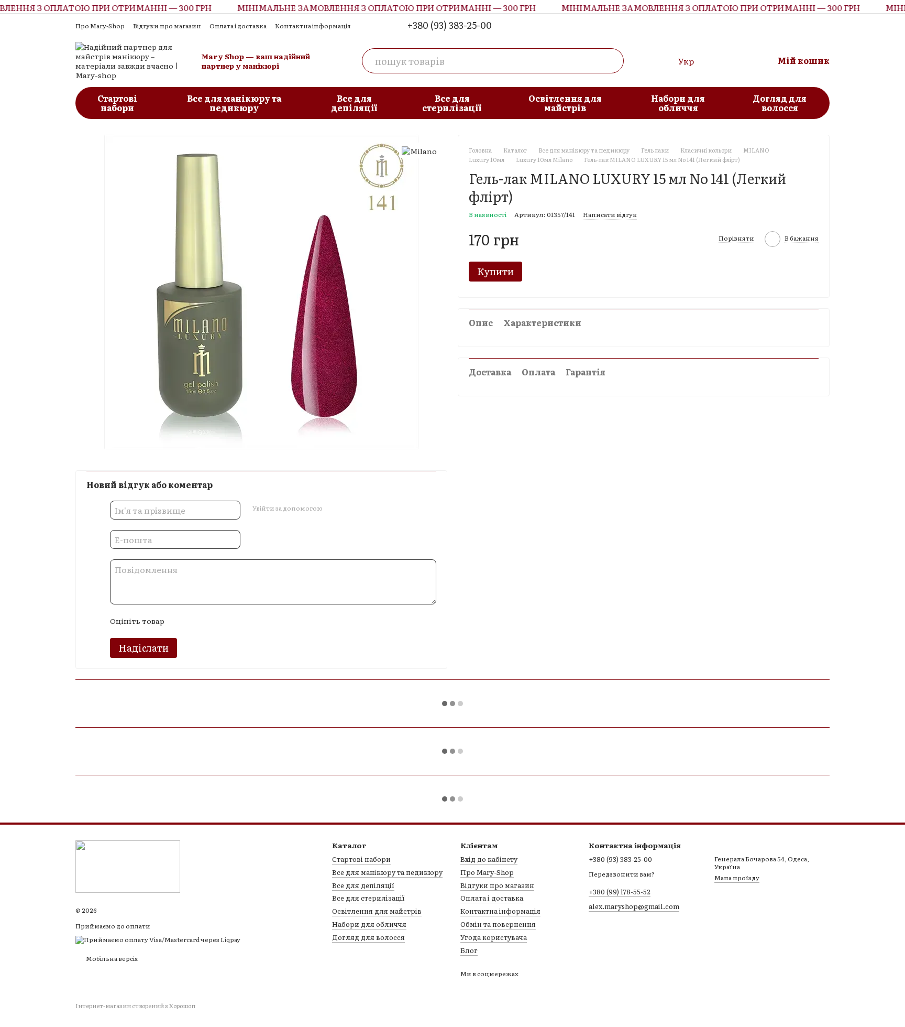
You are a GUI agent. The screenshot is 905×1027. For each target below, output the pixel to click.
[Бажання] (721, 61)
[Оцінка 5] (248, 621)
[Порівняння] (661, 61)
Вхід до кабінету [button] (488, 859)
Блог (469, 950)
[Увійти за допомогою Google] (350, 508)
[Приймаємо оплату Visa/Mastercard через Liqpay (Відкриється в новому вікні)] (157, 939)
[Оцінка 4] (231, 621)
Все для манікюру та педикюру (234, 103)
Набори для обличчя (678, 103)
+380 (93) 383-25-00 (449, 25)
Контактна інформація (313, 25)
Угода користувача (493, 937)
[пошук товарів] (611, 60)
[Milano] (419, 151)
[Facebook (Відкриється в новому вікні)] (823, 25)
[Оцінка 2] (198, 621)
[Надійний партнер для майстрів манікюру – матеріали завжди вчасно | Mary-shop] (127, 865)
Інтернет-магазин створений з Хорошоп (135, 1006)
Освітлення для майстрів (565, 103)
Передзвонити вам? (622, 874)
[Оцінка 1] (181, 621)
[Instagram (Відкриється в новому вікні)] (806, 25)
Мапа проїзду (736, 877)
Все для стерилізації (452, 103)
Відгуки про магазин (167, 25)
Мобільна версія (111, 958)
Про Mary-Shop (100, 25)
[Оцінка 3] (214, 621)
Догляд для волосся (780, 103)
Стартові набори (117, 103)
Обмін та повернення (498, 924)
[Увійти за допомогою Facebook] (333, 508)
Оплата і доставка (238, 25)
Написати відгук (610, 214)
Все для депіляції (354, 103)
